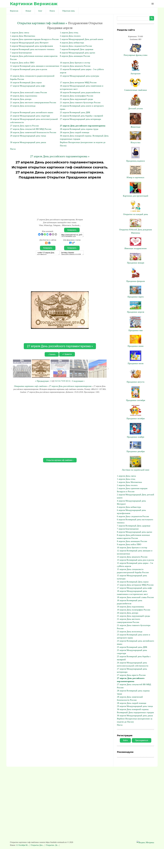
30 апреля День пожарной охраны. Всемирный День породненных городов (135, 711)
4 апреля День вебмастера (72, 42)
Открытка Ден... (37, 845)
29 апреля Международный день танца (28, 136)
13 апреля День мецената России (75, 66)
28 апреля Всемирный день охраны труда (79, 129)
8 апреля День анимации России (75, 56)
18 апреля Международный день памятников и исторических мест (132, 592)
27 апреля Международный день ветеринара (80, 119)
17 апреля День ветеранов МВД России (78, 82)
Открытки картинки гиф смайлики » (42, 23)
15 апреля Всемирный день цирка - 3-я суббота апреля (135, 564)
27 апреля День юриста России (24, 125)
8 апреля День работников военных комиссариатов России (133, 536)
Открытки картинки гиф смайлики (30, 386)
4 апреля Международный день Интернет (29, 42)
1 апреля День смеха (19, 32)
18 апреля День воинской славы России (28, 92)
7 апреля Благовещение (21, 52)
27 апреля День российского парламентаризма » (59, 156)
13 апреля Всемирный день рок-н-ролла (28, 69)
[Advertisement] (60, 197)
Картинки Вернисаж (34, 3)
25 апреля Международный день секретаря (30, 116)
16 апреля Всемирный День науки (26, 82)
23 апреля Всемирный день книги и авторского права (133, 636)
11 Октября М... (22, 845)
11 (69, 381)
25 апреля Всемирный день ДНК (75, 112)
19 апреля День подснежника (23, 96)
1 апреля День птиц (69, 32)
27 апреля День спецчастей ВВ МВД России (30, 129)
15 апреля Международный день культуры (79, 76)
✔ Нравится (67, 354)
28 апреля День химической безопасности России (33, 132)
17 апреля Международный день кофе (27, 86)
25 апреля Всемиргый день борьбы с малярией (81, 116)
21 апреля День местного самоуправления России (33, 102)
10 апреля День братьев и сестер (75, 62)
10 (67, 381)
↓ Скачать (51, 354)
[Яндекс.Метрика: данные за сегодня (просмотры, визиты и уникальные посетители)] (145, 842)
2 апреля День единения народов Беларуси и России (34, 39)
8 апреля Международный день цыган (77, 52)
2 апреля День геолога (70, 36)
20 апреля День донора (20, 99)
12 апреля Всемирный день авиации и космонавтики (34, 66)
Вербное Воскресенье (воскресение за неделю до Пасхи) (134, 720)
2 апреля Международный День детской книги (81, 39)
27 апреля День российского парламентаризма (82, 125)
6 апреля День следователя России (76, 46)
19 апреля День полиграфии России (76, 96)
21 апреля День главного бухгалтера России (80, 102)
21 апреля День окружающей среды (76, 99)
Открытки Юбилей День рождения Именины (135, 231)
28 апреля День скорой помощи (74, 132)
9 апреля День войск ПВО (22, 62)
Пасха (13, 149)
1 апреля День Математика (22, 36)
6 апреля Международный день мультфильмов (31, 46)
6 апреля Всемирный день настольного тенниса (32, 49)
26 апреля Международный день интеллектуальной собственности (132, 664)
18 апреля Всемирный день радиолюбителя (80, 92)
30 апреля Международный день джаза (28, 142)
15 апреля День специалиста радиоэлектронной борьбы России (133, 571)
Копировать (71, 230)
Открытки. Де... (52, 845)
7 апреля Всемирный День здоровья (76, 49)
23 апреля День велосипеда (22, 106)
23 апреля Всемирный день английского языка (31, 112)
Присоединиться (141, 740)
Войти (125, 740)
